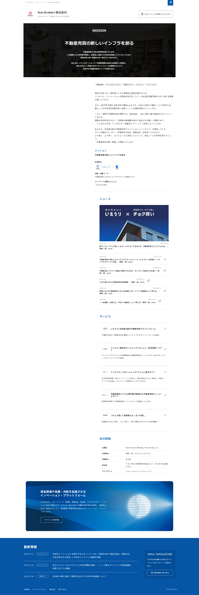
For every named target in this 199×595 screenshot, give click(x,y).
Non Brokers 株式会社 (52, 12)
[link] (134, 227)
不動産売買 (99, 84)
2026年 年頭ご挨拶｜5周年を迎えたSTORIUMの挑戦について (79, 576)
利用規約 (26, 589)
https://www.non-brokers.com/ (139, 471)
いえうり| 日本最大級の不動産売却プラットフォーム (133, 328)
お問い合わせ (62, 589)
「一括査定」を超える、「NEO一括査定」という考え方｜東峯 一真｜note (128, 302)
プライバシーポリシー (39, 589)
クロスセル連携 (101, 185)
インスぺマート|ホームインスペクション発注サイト (133, 372)
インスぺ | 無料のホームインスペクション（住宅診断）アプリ (136, 348)
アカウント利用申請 (51, 520)
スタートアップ (40, 2)
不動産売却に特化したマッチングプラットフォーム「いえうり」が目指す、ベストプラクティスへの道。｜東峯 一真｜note (130, 260)
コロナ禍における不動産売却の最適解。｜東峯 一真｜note (122, 282)
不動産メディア (128, 84)
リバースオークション (113, 84)
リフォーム (139, 84)
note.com (103, 243)
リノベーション (151, 84)
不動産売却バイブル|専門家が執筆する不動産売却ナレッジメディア (136, 395)
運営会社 (52, 589)
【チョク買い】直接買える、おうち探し (128, 415)
